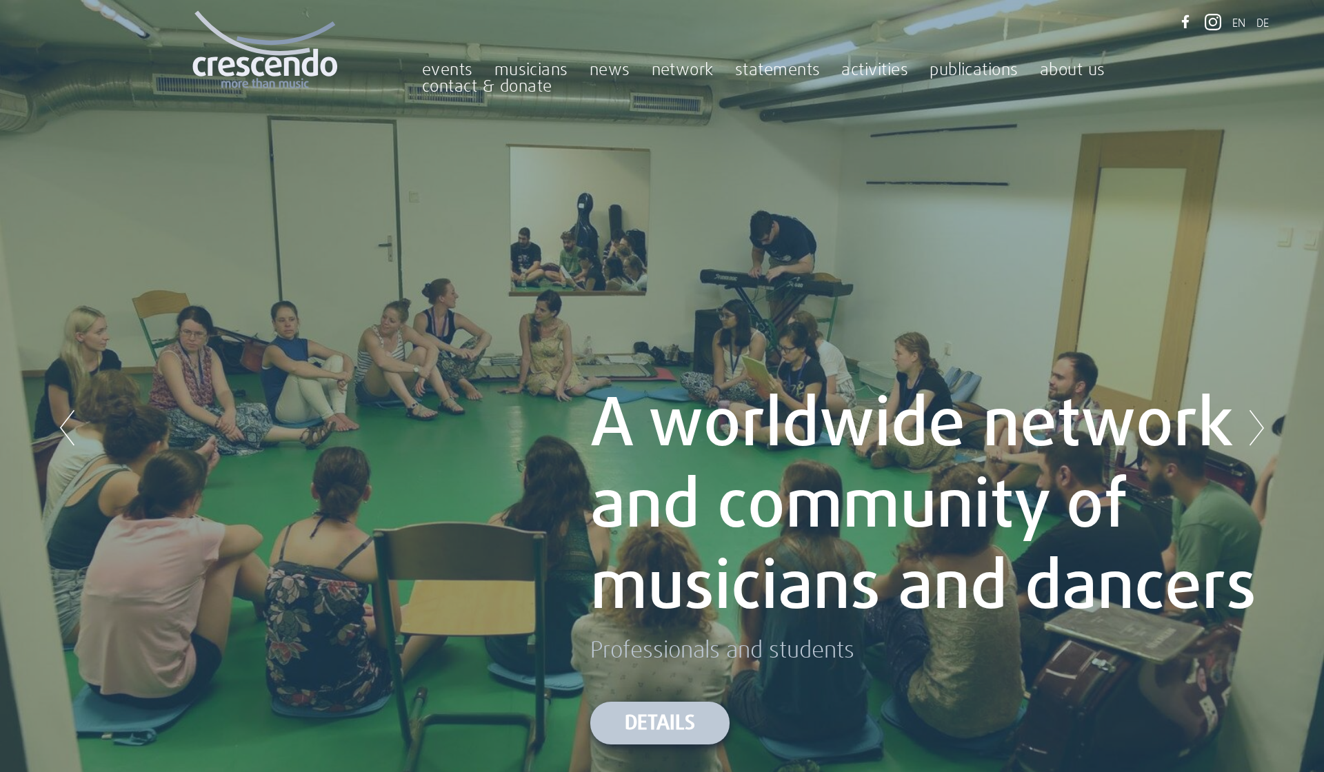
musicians (531, 70)
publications (974, 70)
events (447, 70)
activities (874, 70)
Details (660, 723)
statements (778, 70)
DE (1262, 23)
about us (1072, 70)
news (610, 70)
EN (1238, 23)
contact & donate (487, 87)
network (683, 70)
